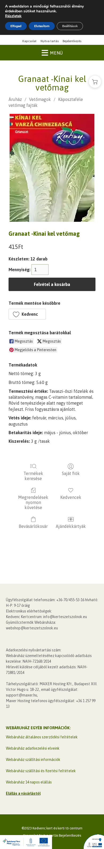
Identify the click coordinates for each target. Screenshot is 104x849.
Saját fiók (71, 473)
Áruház (15, 99)
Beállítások (70, 26)
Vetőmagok (40, 99)
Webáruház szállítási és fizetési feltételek (41, 771)
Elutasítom (41, 26)
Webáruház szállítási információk (33, 759)
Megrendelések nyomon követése (33, 502)
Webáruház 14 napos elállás (29, 782)
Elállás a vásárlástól (23, 793)
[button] (27, 314)
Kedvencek (70, 497)
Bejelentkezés (72, 41)
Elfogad (15, 26)
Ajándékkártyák (71, 526)
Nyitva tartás (50, 41)
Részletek (13, 16)
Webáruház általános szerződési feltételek (42, 737)
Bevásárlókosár (33, 526)
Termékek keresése (33, 476)
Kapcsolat (29, 41)
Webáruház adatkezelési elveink (32, 748)
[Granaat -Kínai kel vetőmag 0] (52, 168)
